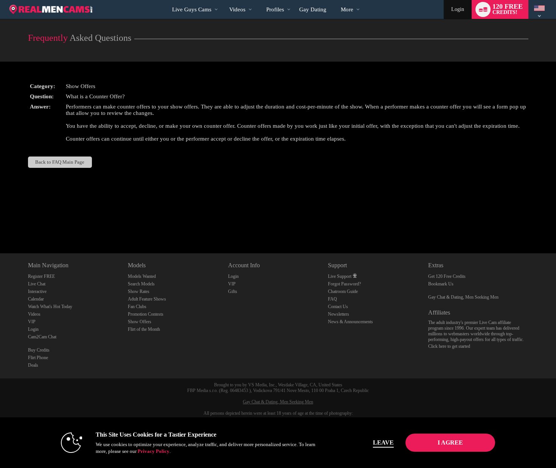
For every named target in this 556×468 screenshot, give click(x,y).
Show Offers (139, 321)
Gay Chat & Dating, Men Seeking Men (463, 297)
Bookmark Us (440, 284)
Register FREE (41, 276)
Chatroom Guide (343, 291)
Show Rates (138, 291)
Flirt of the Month (144, 329)
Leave (383, 442)
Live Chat (36, 284)
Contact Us (338, 306)
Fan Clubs (137, 306)
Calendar (36, 299)
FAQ (332, 299)
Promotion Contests (145, 314)
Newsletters (338, 314)
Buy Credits (39, 350)
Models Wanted (142, 276)
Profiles (275, 9)
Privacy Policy (153, 451)
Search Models (141, 284)
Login (457, 9)
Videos (237, 9)
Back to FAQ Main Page (59, 162)
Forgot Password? (344, 284)
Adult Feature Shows (147, 299)
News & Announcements (350, 321)
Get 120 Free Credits (447, 276)
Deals (33, 365)
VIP (32, 321)
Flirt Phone (38, 357)
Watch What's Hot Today (50, 306)
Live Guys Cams (191, 9)
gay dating (312, 9)
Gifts (232, 291)
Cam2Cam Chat (42, 336)
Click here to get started (449, 346)
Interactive (37, 291)
